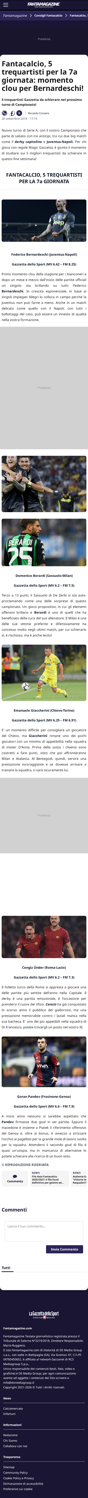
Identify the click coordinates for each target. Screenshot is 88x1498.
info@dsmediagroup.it (18, 1382)
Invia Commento (64, 1249)
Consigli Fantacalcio (48, 15)
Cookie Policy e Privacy (18, 1478)
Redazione (10, 1435)
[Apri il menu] (5, 4)
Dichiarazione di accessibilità (23, 1484)
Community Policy (15, 1473)
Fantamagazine (15, 15)
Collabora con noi (15, 1446)
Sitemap (9, 1467)
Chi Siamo (10, 1440)
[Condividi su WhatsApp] (4, 113)
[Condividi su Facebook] (12, 113)
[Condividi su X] (19, 113)
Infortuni (9, 1414)
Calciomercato (13, 1408)
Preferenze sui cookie (18, 1489)
